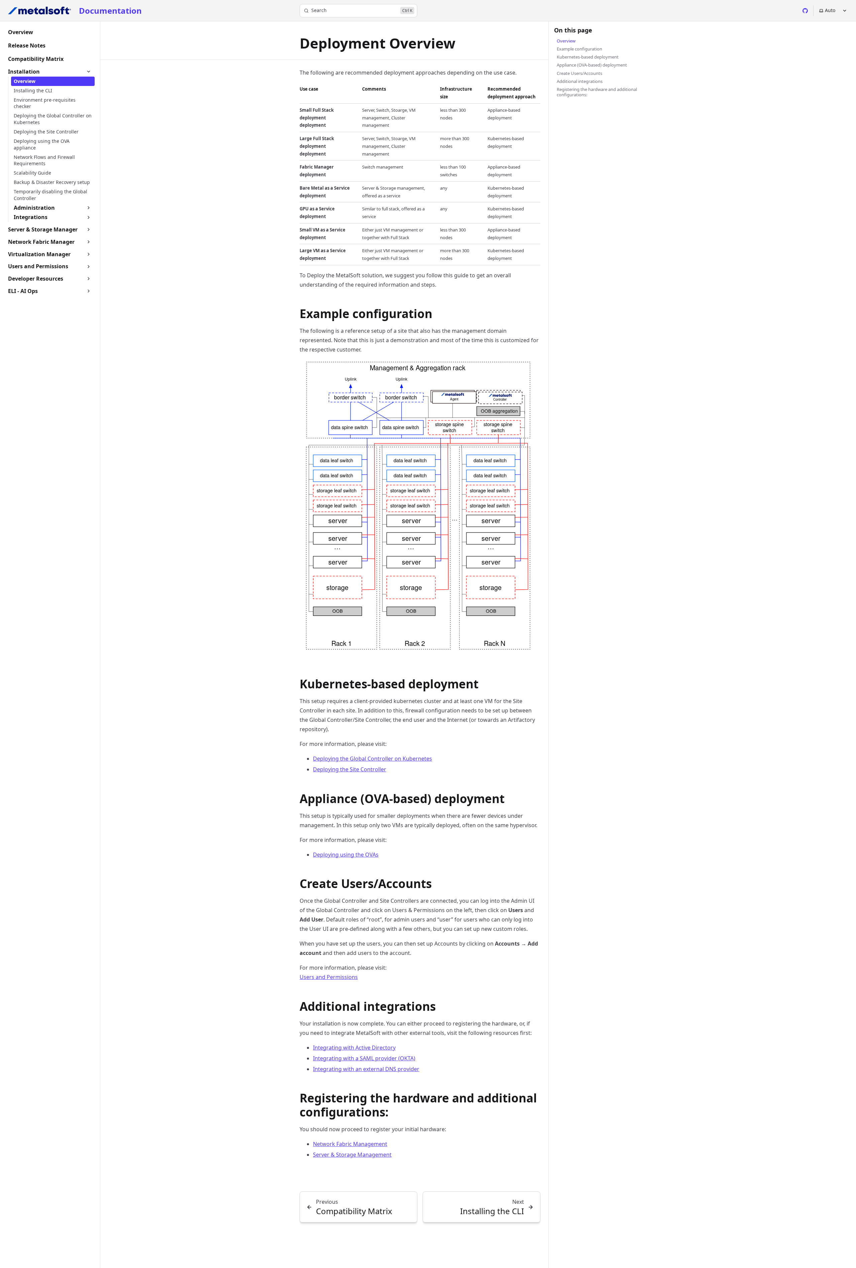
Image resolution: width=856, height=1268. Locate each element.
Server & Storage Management (352, 1154)
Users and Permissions (329, 977)
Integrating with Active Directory (354, 1047)
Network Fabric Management (350, 1144)
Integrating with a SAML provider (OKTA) (364, 1058)
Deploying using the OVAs (346, 854)
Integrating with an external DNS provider (366, 1069)
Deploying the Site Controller (349, 769)
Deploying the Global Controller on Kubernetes (372, 758)
